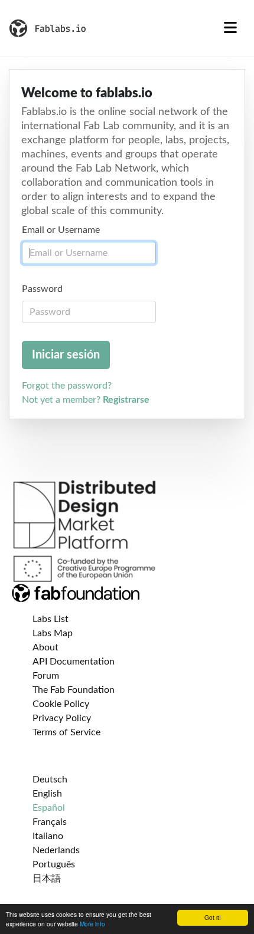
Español (48, 808)
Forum (45, 675)
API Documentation (73, 661)
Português (53, 864)
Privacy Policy (61, 718)
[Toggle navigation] (230, 28)
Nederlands (56, 850)
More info (92, 923)
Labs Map (52, 633)
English (47, 793)
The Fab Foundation (73, 690)
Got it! (212, 917)
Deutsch (49, 779)
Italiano (47, 836)
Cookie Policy (60, 704)
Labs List (50, 619)
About (45, 647)
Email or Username (61, 230)
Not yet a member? (85, 399)
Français (49, 822)
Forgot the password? (67, 385)
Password (42, 289)
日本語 (46, 878)
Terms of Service (66, 732)
